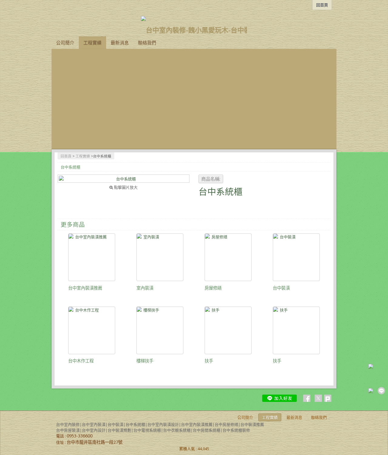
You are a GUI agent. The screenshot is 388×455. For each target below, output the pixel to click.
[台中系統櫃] (123, 179)
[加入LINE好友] (279, 398)
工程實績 (82, 156)
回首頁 (66, 156)
